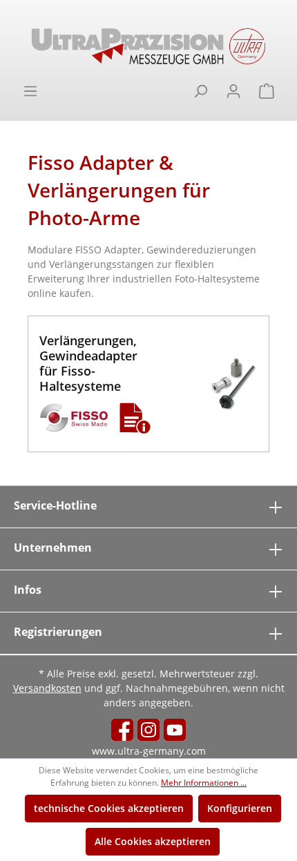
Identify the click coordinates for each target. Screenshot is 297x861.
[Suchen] (200, 91)
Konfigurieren (239, 808)
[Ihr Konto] (233, 91)
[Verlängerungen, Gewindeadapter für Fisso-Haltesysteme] (233, 384)
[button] (135, 417)
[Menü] (30, 91)
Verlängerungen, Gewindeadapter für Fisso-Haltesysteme (88, 363)
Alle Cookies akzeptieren (153, 841)
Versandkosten (47, 688)
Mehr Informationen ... (204, 783)
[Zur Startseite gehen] (148, 46)
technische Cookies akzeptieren (109, 808)
